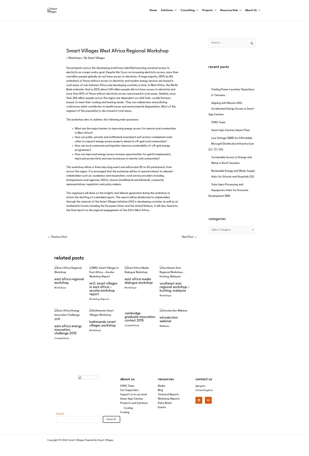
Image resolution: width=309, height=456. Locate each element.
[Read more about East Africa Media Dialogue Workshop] (140, 270)
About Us (251, 10)
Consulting (188, 10)
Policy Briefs (165, 403)
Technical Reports (168, 394)
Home (153, 10)
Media (161, 386)
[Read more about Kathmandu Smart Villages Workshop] (104, 313)
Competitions (61, 338)
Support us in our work (133, 394)
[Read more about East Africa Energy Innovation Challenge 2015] (69, 315)
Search (60, 414)
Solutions (167, 10)
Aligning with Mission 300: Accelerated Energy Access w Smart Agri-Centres (231, 109)
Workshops (75, 58)
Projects (207, 10)
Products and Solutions (134, 403)
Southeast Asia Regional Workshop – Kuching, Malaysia (175, 287)
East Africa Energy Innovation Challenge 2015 (68, 330)
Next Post (189, 237)
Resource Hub (229, 10)
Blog (160, 390)
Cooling (128, 408)
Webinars (165, 326)
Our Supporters (129, 390)
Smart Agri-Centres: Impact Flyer (230, 130)
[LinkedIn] (198, 400)
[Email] (208, 400)
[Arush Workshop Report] (104, 272)
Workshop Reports (99, 299)
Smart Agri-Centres (131, 399)
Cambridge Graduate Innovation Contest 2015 (140, 317)
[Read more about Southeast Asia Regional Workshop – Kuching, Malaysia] (175, 272)
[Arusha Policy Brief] (69, 270)
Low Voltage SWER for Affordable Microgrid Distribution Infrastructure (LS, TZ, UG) (231, 144)
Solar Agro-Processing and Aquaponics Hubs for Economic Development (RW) (228, 190)
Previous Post (57, 237)
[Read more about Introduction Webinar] (173, 310)
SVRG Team (218, 122)
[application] (174, 10)
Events (162, 407)
